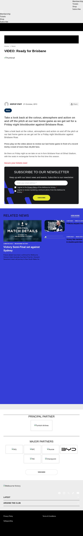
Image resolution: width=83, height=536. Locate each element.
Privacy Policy (32, 187)
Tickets (3, 16)
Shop (2, 19)
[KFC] (32, 449)
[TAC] (32, 459)
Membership (5, 14)
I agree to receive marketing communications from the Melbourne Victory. (41, 191)
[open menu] (1, 11)
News (13, 46)
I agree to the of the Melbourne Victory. (37, 187)
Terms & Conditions (49, 516)
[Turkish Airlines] (41, 425)
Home (6, 46)
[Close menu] (78, 524)
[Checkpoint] (50, 459)
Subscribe (4, 22)
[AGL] (14, 449)
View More (75, 215)
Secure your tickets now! (15, 163)
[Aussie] (50, 449)
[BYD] (68, 449)
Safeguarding (8, 521)
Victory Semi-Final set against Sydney (21, 249)
